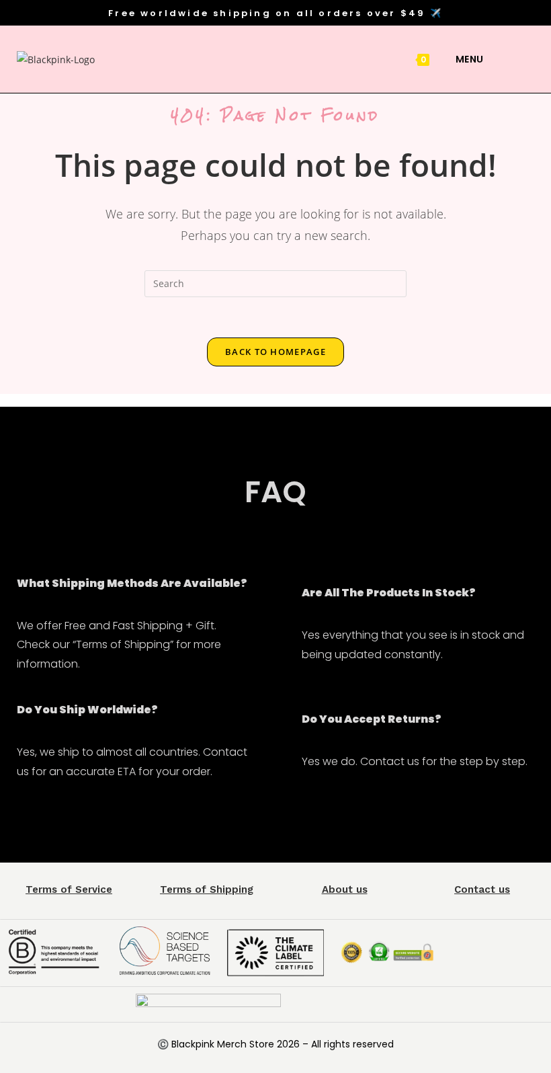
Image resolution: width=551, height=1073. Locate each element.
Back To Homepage (275, 352)
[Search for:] (494, 59)
